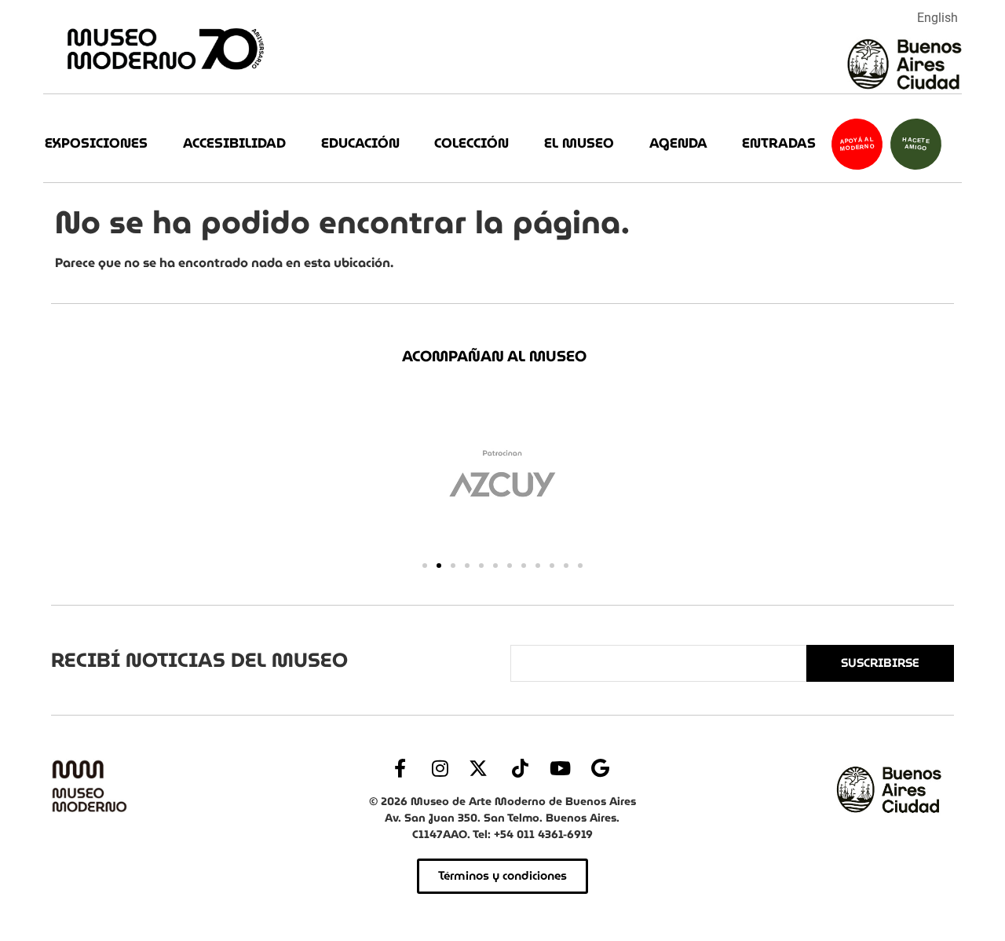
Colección (471, 143)
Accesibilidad (234, 143)
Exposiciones (96, 143)
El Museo (579, 143)
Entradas (779, 143)
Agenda (678, 143)
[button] (424, 565)
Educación (360, 143)
